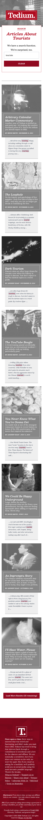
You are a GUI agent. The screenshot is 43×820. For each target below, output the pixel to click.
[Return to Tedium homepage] (21, 15)
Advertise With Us (20, 780)
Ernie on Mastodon (15, 783)
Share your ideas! (21, 777)
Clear (21, 63)
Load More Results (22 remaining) (21, 695)
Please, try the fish (25, 817)
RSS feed (34, 780)
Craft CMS (35, 810)
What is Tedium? (12, 774)
